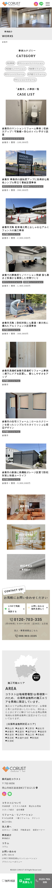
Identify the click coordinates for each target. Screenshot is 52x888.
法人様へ (7, 827)
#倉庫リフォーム (37, 69)
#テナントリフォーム (14, 74)
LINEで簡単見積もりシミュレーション (19, 858)
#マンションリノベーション (30, 63)
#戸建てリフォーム (36, 74)
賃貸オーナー (39, 830)
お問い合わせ (9, 851)
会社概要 (21, 810)
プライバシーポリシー (12, 862)
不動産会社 (26, 830)
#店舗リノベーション (15, 69)
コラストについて (11, 803)
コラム (5, 843)
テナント (36, 818)
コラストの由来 (19, 806)
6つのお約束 (7, 818)
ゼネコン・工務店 (10, 830)
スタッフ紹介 (8, 810)
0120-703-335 (45, 881)
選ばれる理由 (35, 806)
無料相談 (10, 880)
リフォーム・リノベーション (17, 815)
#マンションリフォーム (25, 80)
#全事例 (10, 63)
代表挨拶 (6, 806)
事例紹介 (7, 835)
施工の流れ (7, 822)
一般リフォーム (23, 818)
